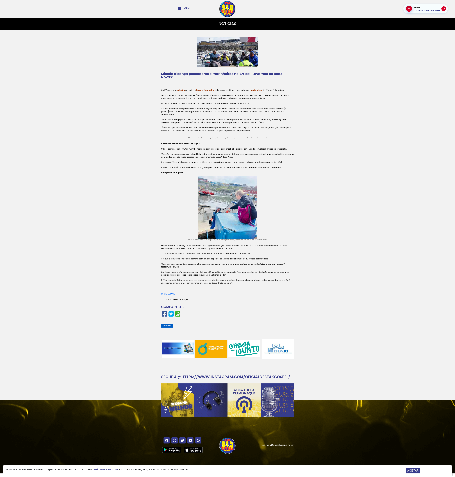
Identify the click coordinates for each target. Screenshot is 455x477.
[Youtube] (190, 440)
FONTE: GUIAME (168, 294)
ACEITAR (413, 470)
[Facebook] (167, 440)
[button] (167, 326)
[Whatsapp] (198, 440)
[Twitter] (182, 440)
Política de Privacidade (106, 469)
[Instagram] (174, 440)
